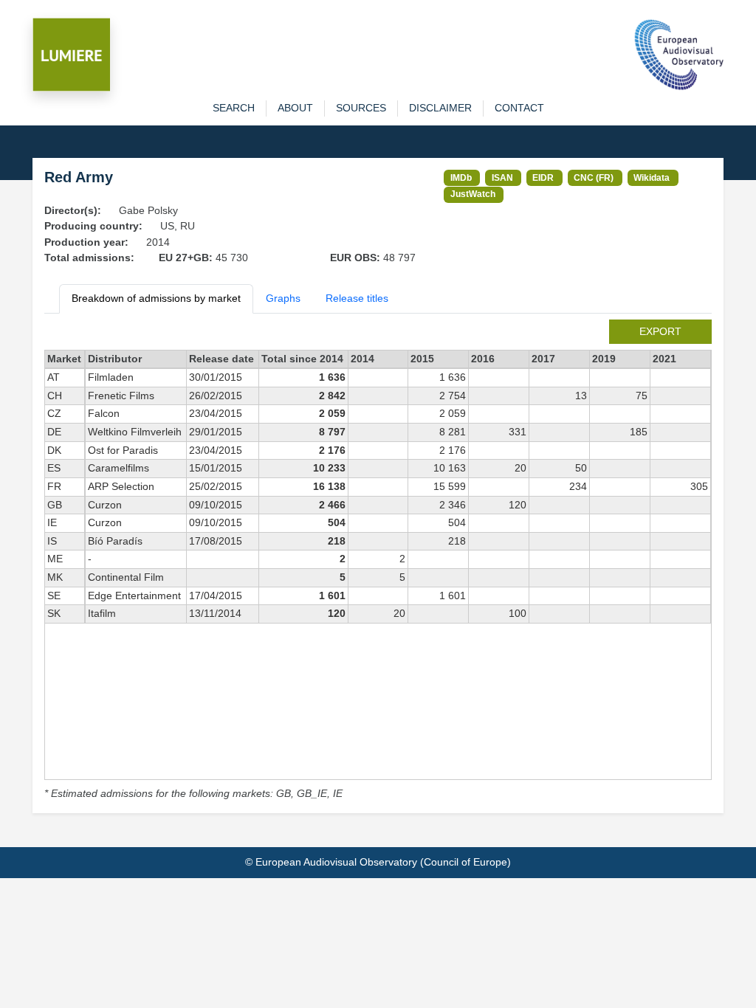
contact (519, 108)
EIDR (543, 177)
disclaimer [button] (440, 108)
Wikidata (651, 177)
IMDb (461, 177)
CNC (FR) (594, 177)
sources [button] (361, 108)
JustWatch (472, 194)
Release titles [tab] (357, 298)
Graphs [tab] (283, 298)
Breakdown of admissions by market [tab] (156, 298)
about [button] (295, 108)
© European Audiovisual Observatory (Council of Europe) (378, 862)
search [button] (234, 108)
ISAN (502, 177)
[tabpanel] (378, 561)
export (660, 331)
